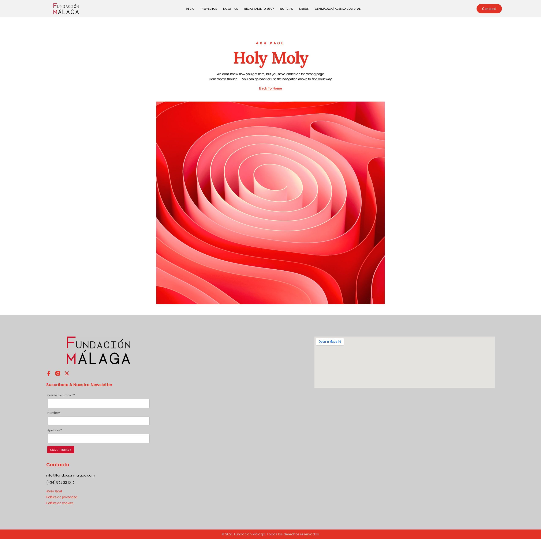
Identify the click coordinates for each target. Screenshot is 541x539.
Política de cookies (59, 503)
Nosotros (230, 8)
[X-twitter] (66, 373)
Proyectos (209, 8)
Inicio (190, 8)
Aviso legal (54, 491)
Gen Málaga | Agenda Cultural (338, 8)
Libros (304, 8)
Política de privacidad (61, 497)
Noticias (286, 8)
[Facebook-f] (48, 373)
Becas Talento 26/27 (259, 8)
